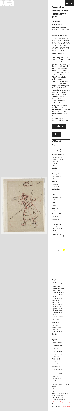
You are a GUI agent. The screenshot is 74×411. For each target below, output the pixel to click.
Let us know (66, 406)
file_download (54, 126)
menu (67, 2)
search (70, 2)
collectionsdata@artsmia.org (61, 402)
